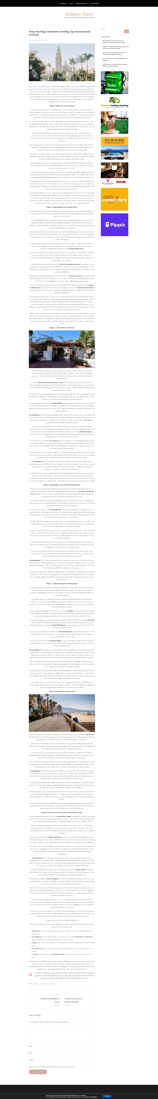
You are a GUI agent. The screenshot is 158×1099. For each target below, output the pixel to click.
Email (31, 1053)
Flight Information (81, 3)
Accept (107, 1096)
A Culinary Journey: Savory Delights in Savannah (73, 1000)
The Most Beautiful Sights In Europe (50, 1000)
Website (31, 1060)
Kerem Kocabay (35, 40)
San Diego (52, 983)
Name (31, 1046)
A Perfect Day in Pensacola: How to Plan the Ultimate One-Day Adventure (115, 65)
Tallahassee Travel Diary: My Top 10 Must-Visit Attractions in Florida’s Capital (116, 47)
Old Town (44, 983)
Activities (36, 983)
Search (103, 29)
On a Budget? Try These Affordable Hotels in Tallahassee (115, 59)
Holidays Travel (79, 14)
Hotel (71, 3)
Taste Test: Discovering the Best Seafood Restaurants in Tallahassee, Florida (114, 53)
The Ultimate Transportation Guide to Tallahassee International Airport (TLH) (114, 41)
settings (94, 1097)
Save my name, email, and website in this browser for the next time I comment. (52, 1067)
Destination (63, 3)
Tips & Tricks (94, 3)
